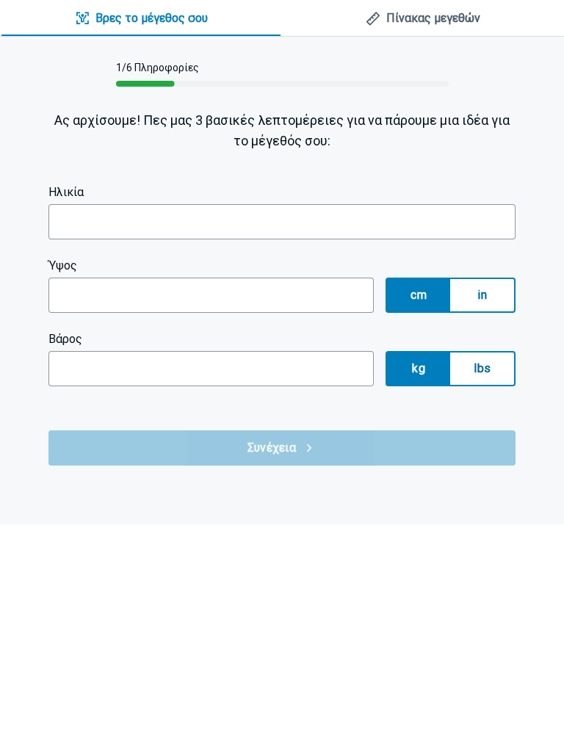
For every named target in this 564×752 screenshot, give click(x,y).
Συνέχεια (271, 448)
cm (419, 295)
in (482, 295)
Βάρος (65, 339)
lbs (482, 368)
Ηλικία (66, 192)
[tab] (141, 18)
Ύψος (62, 265)
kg (418, 368)
